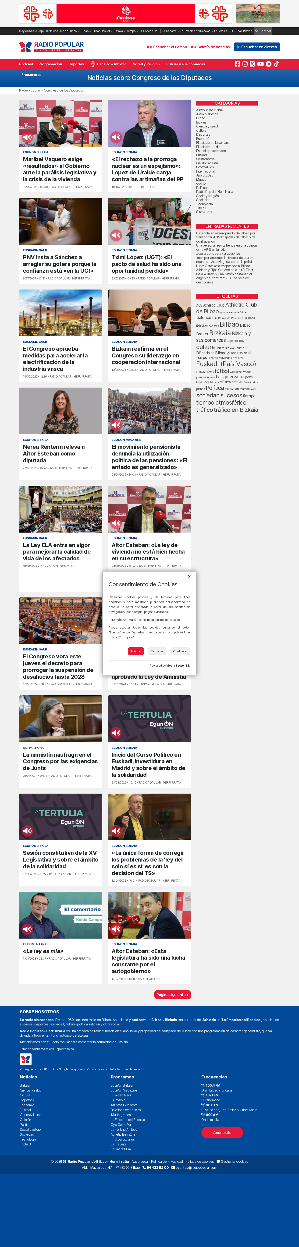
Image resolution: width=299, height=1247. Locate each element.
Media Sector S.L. (178, 665)
